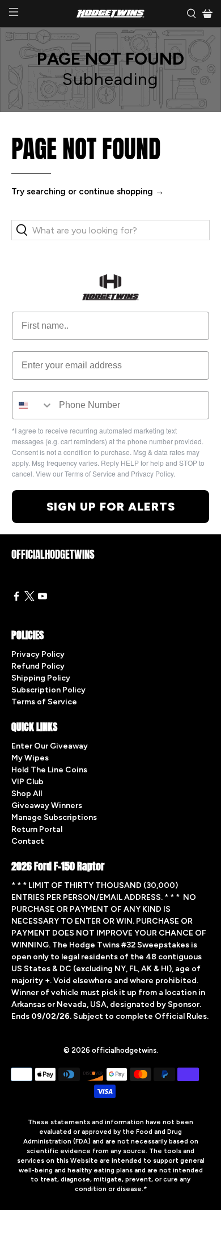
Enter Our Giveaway (49, 746)
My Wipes (30, 758)
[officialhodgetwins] (111, 14)
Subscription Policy (48, 690)
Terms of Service (44, 702)
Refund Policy (38, 666)
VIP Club (27, 782)
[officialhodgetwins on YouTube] (42, 598)
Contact (27, 841)
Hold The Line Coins (49, 770)
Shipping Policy (40, 678)
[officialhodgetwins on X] (29, 598)
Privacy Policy (38, 654)
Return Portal (36, 829)
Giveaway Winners (46, 805)
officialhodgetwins (124, 1050)
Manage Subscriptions (54, 817)
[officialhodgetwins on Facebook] (16, 598)
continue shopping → (121, 191)
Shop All (26, 793)
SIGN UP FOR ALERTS (110, 506)
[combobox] (32, 405)
